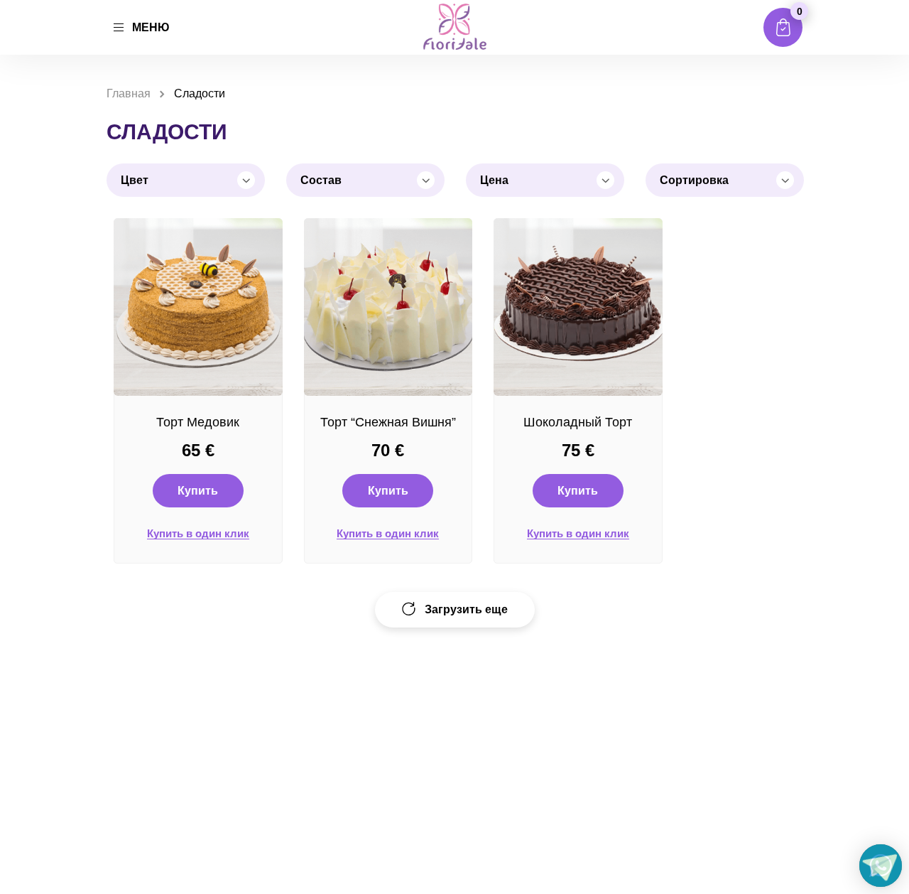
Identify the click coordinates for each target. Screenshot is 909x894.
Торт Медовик (197, 422)
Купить (198, 491)
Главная (129, 93)
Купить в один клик (198, 533)
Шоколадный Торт (577, 422)
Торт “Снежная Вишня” (388, 422)
